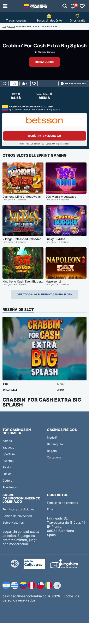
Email (50, 509)
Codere (7, 480)
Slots (11, 26)
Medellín (52, 437)
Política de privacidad (17, 516)
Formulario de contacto (62, 502)
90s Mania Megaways (61, 196)
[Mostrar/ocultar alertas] (64, 6)
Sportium (8, 454)
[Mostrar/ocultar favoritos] (82, 6)
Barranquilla (55, 444)
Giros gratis (77, 20)
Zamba (7, 441)
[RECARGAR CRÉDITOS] (14, 83)
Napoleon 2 (53, 281)
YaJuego (8, 447)
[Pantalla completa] (5, 83)
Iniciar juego (44, 62)
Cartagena (54, 457)
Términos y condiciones (18, 509)
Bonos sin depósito (49, 20)
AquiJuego (9, 487)
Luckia (6, 474)
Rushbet (8, 460)
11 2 (4, 26)
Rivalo (6, 467)
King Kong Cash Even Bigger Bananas (28, 281)
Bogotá (52, 450)
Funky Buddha (55, 239)
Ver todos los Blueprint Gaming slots (44, 294)
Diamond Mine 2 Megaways (21, 196)
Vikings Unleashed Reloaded (22, 239)
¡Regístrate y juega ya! (44, 135)
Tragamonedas (16, 20)
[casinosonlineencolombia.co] (35, 6)
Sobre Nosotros (13, 522)
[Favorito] (34, 83)
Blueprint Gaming (46, 52)
